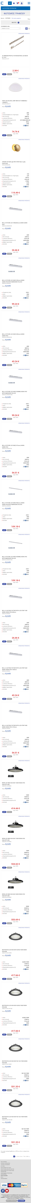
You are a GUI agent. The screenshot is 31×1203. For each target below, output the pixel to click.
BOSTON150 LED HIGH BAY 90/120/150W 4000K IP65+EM (14, 1061)
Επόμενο (29, 1156)
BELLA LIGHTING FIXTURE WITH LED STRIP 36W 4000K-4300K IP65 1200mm (14, 668)
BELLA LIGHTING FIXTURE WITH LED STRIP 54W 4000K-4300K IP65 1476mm (14, 726)
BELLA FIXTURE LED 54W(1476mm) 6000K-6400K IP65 (13, 446)
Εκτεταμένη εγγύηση (6, 1167)
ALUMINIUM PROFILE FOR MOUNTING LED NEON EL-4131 (15, 56)
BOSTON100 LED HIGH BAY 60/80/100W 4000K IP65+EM (14, 950)
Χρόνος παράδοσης (5, 1163)
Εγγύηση (3, 1166)
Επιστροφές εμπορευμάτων (7, 1169)
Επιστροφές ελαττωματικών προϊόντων (7, 1171)
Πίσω (29, 19)
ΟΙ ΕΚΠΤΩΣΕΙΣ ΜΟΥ (14, 3)
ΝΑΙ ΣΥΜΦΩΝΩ (21, 1200)
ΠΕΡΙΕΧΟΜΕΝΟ (4, 1178)
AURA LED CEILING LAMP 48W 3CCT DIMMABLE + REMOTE (14, 101)
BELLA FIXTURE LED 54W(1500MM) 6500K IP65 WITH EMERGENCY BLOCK (14, 557)
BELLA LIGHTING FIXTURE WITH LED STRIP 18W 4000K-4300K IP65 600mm (14, 611)
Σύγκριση (9, 74)
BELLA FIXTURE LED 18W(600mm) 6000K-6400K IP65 (14, 223)
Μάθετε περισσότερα (11, 1200)
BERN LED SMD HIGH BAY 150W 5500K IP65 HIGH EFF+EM (13, 839)
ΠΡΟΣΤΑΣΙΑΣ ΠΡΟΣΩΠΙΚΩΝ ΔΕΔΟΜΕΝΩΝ (6, 1174)
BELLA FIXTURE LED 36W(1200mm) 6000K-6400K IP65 (13, 334)
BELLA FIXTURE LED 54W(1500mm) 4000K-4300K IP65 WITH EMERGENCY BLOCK (13, 503)
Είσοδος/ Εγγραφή (21, 3)
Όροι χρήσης (4, 1161)
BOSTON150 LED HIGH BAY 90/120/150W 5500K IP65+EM (14, 1117)
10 (27, 1156)
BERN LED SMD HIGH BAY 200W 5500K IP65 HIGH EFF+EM (13, 894)
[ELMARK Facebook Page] (3, 1191)
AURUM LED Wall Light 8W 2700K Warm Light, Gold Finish (14, 162)
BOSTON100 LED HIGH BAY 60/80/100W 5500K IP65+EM (14, 1006)
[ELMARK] (2, 3)
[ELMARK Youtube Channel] (7, 1191)
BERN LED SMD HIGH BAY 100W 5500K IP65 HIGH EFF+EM (13, 783)
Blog (2, 1177)
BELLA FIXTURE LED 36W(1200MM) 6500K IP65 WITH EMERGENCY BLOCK (14, 392)
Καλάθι (17, 3)
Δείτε (4, 74)
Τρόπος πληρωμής (5, 1164)
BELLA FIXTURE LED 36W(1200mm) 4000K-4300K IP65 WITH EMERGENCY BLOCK (13, 281)
